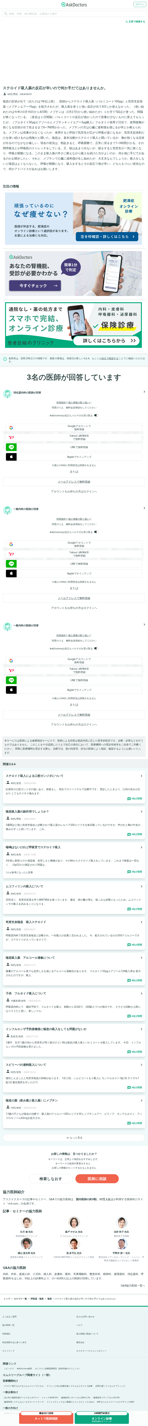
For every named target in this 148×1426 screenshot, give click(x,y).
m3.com (13, 1203)
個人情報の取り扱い (78, 402)
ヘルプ (79, 1325)
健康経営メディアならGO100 (106, 1397)
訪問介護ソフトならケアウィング (110, 1386)
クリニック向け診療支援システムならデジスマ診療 (69, 1386)
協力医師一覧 (8, 1325)
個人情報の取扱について (87, 1334)
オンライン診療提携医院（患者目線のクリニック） (58, 1368)
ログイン (140, 4)
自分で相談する (110, 358)
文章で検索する (135, 21)
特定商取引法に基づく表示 (14, 1342)
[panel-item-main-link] (74, 787)
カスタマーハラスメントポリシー (91, 1351)
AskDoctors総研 (24, 1368)
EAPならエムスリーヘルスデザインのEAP (115, 1402)
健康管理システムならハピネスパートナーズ (24, 1402)
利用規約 (61, 402)
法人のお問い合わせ (85, 1317)
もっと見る (74, 1138)
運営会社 (80, 1342)
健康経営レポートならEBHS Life (75, 1397)
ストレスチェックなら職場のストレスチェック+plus (70, 1402)
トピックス (9, 1368)
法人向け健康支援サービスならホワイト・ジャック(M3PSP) (31, 1397)
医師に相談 (97, 1179)
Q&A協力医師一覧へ (133, 1285)
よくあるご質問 (9, 1317)
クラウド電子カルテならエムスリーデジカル (24, 1386)
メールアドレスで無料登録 (74, 481)
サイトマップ (8, 1351)
